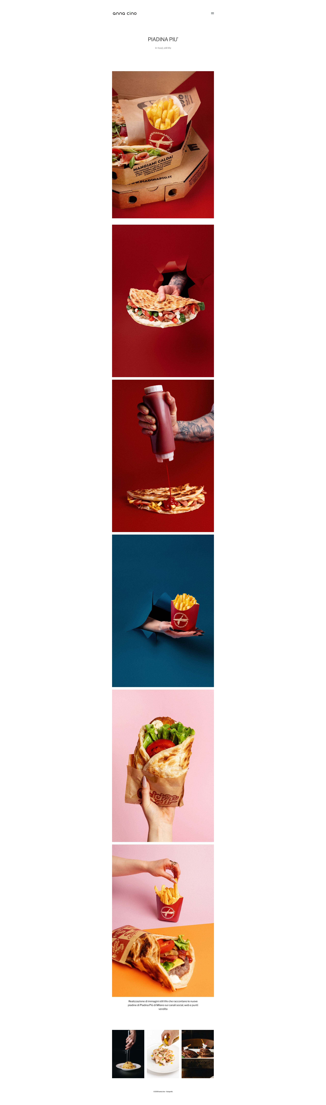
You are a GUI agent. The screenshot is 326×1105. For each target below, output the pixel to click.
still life (167, 48)
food (160, 48)
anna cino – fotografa (166, 1091)
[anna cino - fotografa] (158, 13)
